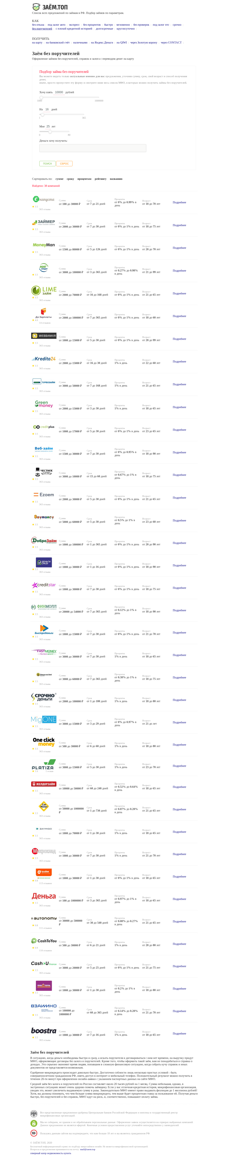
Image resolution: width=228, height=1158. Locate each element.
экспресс (74, 24)
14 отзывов (44, 323)
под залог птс (161, 24)
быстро (108, 24)
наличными (80, 42)
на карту (37, 42)
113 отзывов (45, 883)
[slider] (41, 97)
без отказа (38, 24)
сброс (64, 163)
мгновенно (123, 24)
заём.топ (50, 7)
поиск (47, 163)
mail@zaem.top (87, 1149)
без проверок (141, 24)
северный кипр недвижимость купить (50, 1153)
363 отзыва (44, 209)
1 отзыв (49, 771)
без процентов (92, 24)
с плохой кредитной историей (74, 28)
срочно (177, 24)
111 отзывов (45, 928)
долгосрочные (104, 28)
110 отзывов (45, 950)
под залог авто (56, 24)
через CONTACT (171, 42)
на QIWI (122, 42)
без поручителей (42, 28)
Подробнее (179, 202)
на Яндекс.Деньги (102, 42)
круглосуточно (126, 28)
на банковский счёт (58, 42)
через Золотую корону (143, 42)
